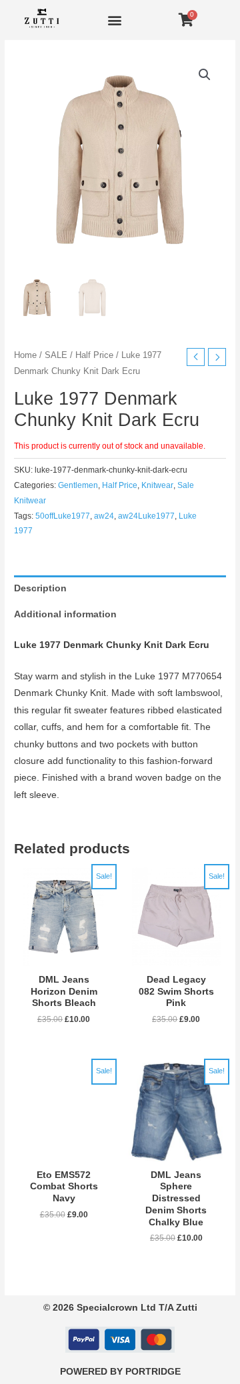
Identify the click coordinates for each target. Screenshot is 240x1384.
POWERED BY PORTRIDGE (120, 1372)
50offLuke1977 (62, 516)
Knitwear (157, 485)
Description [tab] (40, 588)
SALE (56, 355)
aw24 (104, 516)
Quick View (64, 957)
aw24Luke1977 (146, 516)
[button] (114, 20)
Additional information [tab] (65, 614)
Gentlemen (78, 485)
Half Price (94, 355)
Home (25, 355)
